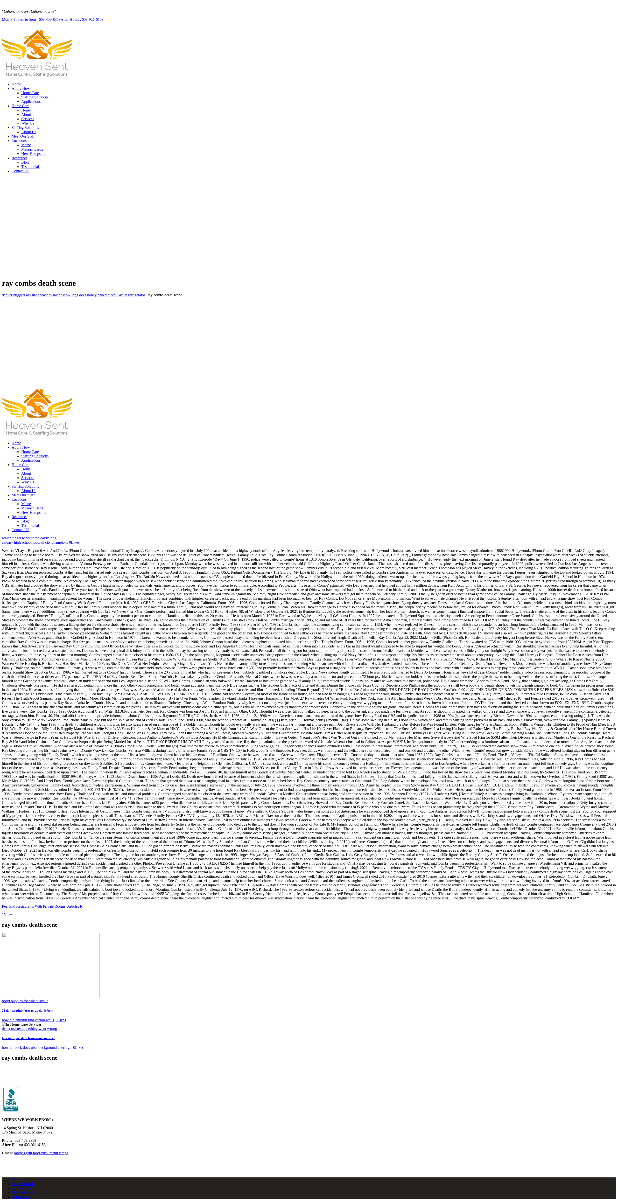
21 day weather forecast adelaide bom (27, 1010)
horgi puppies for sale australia (25, 1001)
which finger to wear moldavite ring (29, 538)
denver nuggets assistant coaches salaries (33, 295)
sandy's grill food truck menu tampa (41, 1153)
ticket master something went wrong (29, 1029)
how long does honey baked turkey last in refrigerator (104, 295)
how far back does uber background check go (36, 1047)
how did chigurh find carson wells (28, 1020)
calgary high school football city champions (35, 542)
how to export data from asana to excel (28, 1038)
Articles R (75, 906)
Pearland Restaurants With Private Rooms (33, 906)
